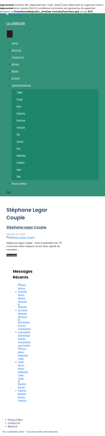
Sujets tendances (21, 85)
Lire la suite (11, 255)
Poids (20, 99)
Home (15, 43)
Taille (19, 92)
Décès (15, 71)
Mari (19, 106)
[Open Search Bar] (8, 192)
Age (19, 169)
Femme (21, 120)
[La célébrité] (13, 14)
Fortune (21, 127)
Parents (21, 113)
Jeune (20, 141)
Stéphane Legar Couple (26, 227)
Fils (18, 134)
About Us (16, 50)
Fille (19, 176)
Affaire (15, 64)
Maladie (21, 155)
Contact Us (18, 57)
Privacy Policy (19, 183)
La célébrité (15, 23)
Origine (21, 162)
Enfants (16, 78)
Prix (18, 148)
